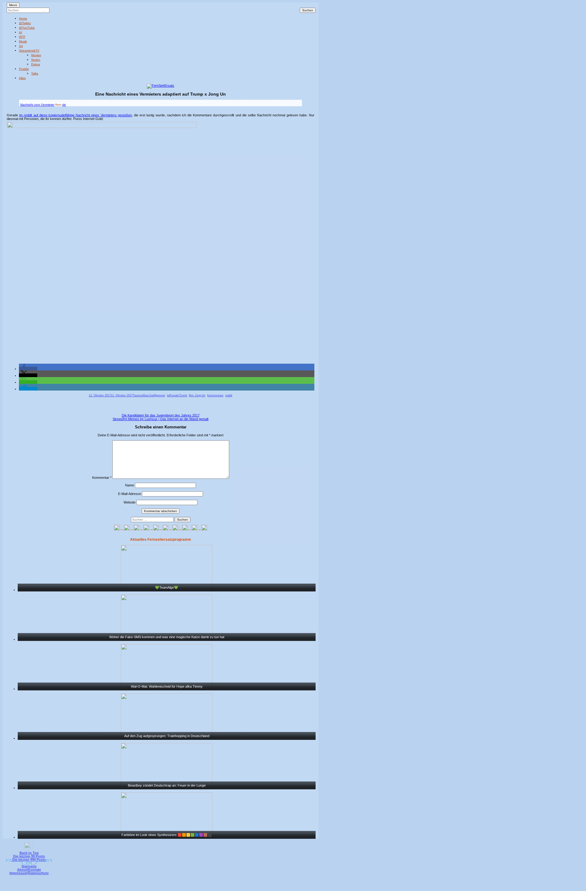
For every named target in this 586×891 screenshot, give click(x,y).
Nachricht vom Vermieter (37, 104)
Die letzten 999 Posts (29, 859)
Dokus (35, 64)
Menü (13, 5)
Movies (36, 55)
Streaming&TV (29, 50)
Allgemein (159, 395)
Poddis (24, 69)
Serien (35, 59)
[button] (28, 368)
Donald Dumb (178, 395)
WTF (22, 36)
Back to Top (29, 853)
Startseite (29, 866)
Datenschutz (38, 873)
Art (21, 46)
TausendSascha (143, 395)
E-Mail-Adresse (129, 494)
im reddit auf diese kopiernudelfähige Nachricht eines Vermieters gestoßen (75, 115)
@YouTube (27, 27)
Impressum (18, 873)
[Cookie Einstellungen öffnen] (318, 887)
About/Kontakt (29, 869)
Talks (34, 73)
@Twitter (25, 23)
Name (129, 485)
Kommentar (101, 477)
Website (130, 502)
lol (20, 32)
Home (23, 18)
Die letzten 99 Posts (29, 856)
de (64, 104)
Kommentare (215, 395)
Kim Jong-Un (197, 395)
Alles (22, 78)
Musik (23, 41)
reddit (228, 395)
